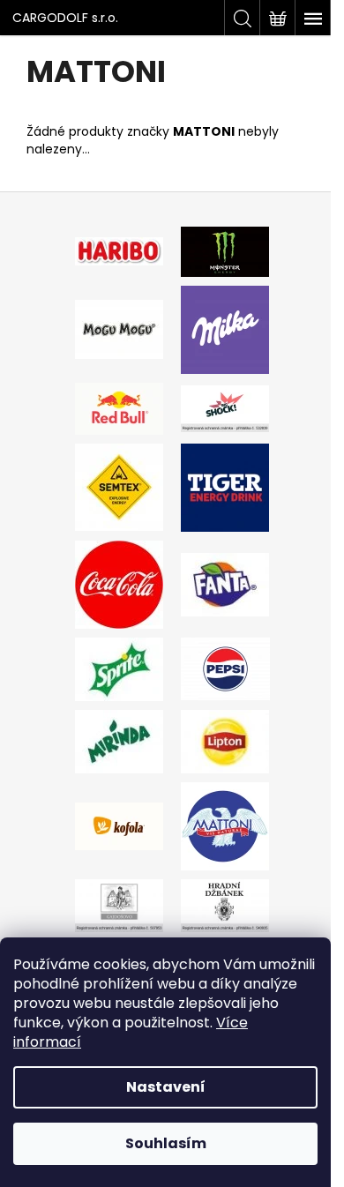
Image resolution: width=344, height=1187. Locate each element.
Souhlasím (165, 1143)
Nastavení (166, 1087)
